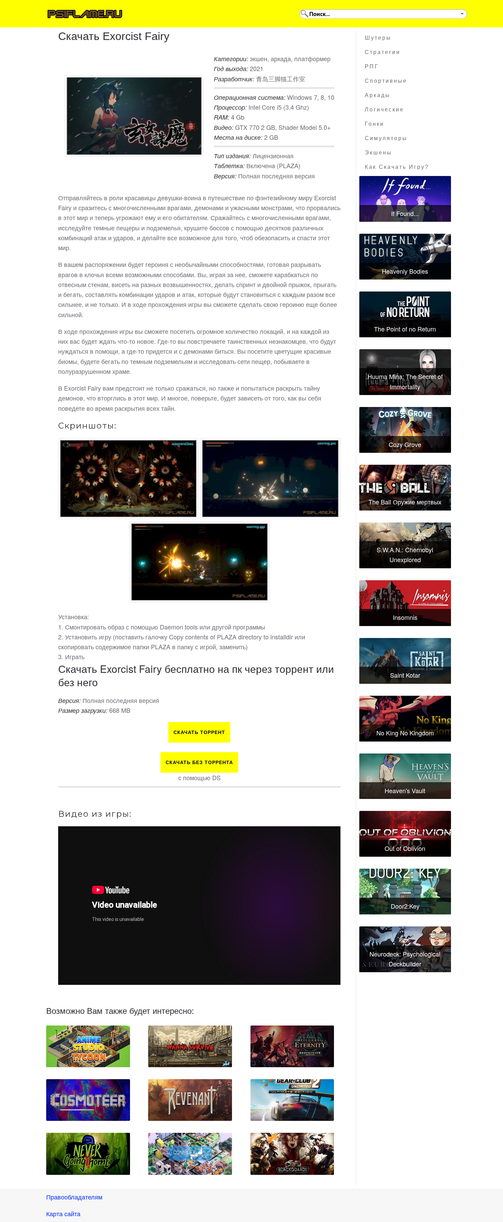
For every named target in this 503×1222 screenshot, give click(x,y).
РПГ (372, 66)
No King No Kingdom (405, 732)
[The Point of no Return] (405, 314)
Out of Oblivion (405, 848)
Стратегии (382, 52)
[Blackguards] (292, 1154)
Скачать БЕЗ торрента (199, 762)
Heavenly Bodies (405, 271)
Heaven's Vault (405, 790)
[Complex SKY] (190, 1154)
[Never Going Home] (88, 1154)
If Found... (405, 213)
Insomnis (405, 617)
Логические (384, 109)
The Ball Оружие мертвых (405, 501)
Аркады (377, 95)
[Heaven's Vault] (405, 776)
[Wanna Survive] (190, 1046)
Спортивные (386, 81)
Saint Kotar (405, 674)
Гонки (374, 124)
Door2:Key (405, 905)
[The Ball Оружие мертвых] (405, 488)
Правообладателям (74, 1196)
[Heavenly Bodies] (405, 257)
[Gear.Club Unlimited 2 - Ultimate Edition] (292, 1100)
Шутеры (378, 38)
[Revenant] (190, 1100)
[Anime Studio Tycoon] (88, 1046)
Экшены (378, 152)
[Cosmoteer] (88, 1100)
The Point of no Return (405, 328)
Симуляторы (386, 138)
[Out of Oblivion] (405, 834)
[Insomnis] (405, 603)
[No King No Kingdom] (405, 719)
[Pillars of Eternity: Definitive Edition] (292, 1046)
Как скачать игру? (397, 167)
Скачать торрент (199, 732)
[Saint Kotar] (405, 661)
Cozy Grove (405, 444)
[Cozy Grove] (405, 430)
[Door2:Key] (405, 891)
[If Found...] (405, 199)
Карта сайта (63, 1213)
